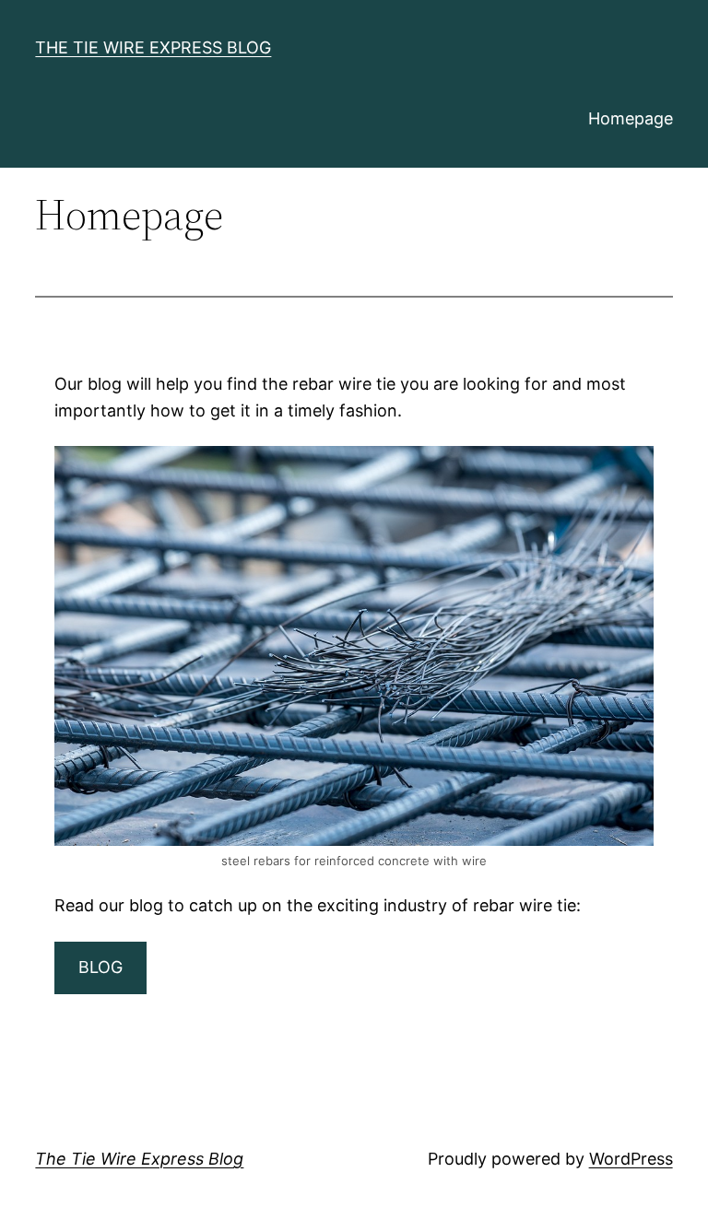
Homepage (630, 118)
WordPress (631, 1158)
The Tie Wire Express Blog (153, 47)
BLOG (100, 967)
